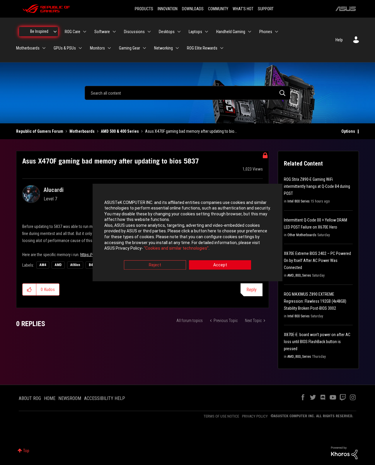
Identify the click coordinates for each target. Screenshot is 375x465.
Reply (251, 289)
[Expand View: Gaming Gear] (144, 48)
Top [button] (26, 450)
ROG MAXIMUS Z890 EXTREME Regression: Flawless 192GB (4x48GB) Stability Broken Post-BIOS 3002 (315, 301)
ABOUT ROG (30, 398)
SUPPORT (266, 8)
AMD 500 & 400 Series (120, 131)
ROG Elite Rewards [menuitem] (202, 48)
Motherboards (82, 131)
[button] (29, 289)
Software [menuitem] (102, 31)
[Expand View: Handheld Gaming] (250, 32)
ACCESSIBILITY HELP (104, 398)
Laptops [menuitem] (195, 31)
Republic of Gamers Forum (39, 131)
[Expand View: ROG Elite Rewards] (222, 48)
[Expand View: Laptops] (206, 32)
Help (339, 40)
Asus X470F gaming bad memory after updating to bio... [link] (191, 131)
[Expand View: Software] (114, 32)
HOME (49, 398)
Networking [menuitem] (163, 48)
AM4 (43, 265)
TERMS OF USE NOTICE (221, 416)
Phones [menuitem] (265, 31)
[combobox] (187, 93)
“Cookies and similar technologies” (176, 248)
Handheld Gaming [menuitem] (230, 31)
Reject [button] (155, 265)
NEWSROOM (69, 398)
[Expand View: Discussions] (149, 32)
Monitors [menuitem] (97, 48)
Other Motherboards (301, 235)
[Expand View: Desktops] (179, 32)
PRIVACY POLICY (255, 416)
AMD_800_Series (299, 275)
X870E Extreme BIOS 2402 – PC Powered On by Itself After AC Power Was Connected (317, 260)
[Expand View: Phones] (276, 32)
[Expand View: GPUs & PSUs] (80, 48)
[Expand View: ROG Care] (85, 32)
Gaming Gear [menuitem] (129, 48)
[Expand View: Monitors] (109, 48)
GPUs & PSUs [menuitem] (65, 48)
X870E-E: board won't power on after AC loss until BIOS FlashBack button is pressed (317, 341)
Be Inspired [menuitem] (39, 31)
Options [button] (348, 131)
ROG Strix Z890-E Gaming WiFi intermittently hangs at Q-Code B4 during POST (317, 186)
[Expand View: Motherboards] (44, 48)
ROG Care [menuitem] (72, 31)
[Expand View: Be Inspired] (55, 31)
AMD (58, 265)
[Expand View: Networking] (177, 48)
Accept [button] (220, 265)
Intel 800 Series (298, 201)
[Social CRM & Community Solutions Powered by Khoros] (344, 452)
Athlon (75, 265)
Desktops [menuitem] (167, 31)
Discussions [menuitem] (134, 31)
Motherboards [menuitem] (28, 48)
